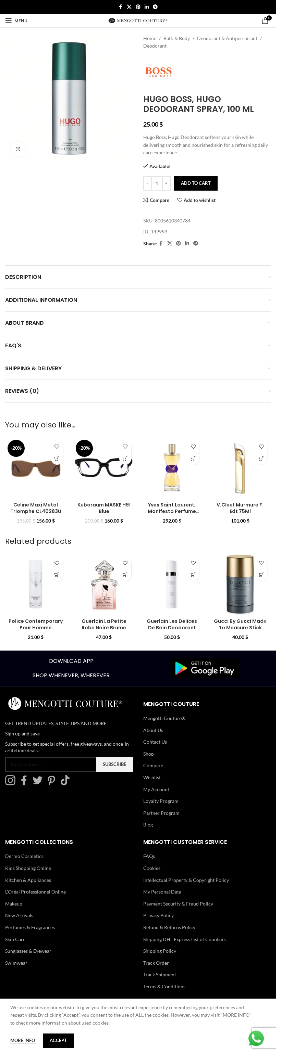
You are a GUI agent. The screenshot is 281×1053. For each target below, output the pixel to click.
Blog (148, 824)
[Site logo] (138, 20)
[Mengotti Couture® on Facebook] (26, 783)
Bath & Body (176, 38)
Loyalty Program (161, 801)
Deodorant (155, 46)
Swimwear (16, 963)
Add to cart (196, 183)
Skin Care (15, 939)
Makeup (13, 904)
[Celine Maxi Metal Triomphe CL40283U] (35, 468)
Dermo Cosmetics (24, 856)
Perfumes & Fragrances (30, 927)
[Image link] (204, 668)
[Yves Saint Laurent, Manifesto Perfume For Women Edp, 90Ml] (172, 468)
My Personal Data (162, 892)
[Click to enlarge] (18, 149)
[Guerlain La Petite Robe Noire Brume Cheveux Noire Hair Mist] (104, 584)
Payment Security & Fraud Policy (178, 904)
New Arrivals (19, 915)
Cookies (151, 868)
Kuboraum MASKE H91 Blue (104, 508)
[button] (57, 459)
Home (149, 38)
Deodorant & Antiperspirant (227, 38)
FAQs (149, 856)
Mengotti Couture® (164, 718)
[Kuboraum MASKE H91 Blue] (104, 468)
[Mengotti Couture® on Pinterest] (53, 783)
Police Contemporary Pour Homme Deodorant (36, 628)
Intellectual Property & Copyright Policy (186, 880)
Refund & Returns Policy (169, 927)
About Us (153, 730)
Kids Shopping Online (28, 868)
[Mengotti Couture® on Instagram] (12, 783)
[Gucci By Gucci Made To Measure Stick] (240, 584)
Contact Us (155, 742)
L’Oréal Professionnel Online (35, 892)
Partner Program (161, 813)
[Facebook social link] (121, 7)
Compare (153, 765)
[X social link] (129, 7)
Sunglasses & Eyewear (28, 951)
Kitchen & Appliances (28, 880)
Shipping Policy (159, 951)
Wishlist (152, 777)
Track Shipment (159, 974)
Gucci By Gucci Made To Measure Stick (240, 624)
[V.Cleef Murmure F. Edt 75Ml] (240, 468)
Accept (58, 1040)
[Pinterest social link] (138, 7)
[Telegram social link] (155, 7)
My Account (156, 789)
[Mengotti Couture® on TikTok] (67, 783)
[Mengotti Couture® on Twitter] (39, 783)
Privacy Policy (158, 915)
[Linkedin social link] (147, 7)
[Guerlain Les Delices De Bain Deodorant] (172, 584)
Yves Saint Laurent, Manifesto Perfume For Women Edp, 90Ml (172, 511)
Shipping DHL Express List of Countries (185, 939)
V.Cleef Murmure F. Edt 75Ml (240, 508)
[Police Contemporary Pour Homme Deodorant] (35, 584)
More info (23, 1040)
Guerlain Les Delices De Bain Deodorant (172, 624)
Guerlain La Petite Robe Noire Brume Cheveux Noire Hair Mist (103, 631)
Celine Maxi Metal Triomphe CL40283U (35, 508)
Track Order (156, 963)
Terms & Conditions (164, 986)
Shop (148, 754)
